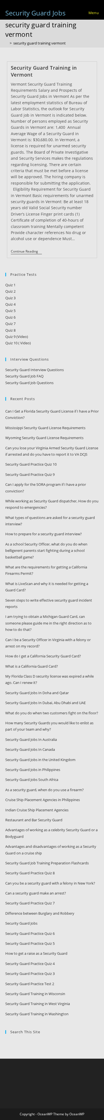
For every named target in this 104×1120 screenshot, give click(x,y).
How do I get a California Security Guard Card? (43, 656)
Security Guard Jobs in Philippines (32, 769)
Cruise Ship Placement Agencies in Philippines (42, 799)
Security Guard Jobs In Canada (30, 749)
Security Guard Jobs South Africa (31, 779)
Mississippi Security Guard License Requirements (45, 427)
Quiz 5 (10, 310)
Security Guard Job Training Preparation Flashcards (47, 863)
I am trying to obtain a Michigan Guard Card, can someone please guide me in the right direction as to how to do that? (48, 623)
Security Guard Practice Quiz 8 (30, 872)
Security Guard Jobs (35, 12)
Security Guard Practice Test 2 (29, 983)
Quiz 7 (10, 323)
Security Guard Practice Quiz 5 (30, 943)
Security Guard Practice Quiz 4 (30, 963)
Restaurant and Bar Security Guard (33, 819)
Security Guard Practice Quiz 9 (30, 474)
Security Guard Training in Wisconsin (35, 993)
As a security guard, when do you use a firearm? (44, 789)
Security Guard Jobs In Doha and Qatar (37, 692)
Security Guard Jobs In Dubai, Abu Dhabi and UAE (45, 702)
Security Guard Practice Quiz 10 (31, 464)
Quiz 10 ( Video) (18, 342)
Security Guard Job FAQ (24, 376)
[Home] (6, 43)
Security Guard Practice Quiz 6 (30, 933)
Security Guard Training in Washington (37, 1013)
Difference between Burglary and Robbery (39, 913)
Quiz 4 (10, 304)
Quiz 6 (10, 317)
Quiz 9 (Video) (16, 336)
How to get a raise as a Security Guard (36, 953)
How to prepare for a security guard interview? (43, 533)
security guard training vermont (39, 43)
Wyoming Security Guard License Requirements (44, 437)
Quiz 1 (10, 284)
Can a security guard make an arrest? (35, 893)
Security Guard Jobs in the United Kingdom (40, 759)
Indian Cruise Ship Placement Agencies (37, 809)
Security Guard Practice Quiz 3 (30, 973)
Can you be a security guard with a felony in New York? (50, 883)
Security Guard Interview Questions (34, 369)
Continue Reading (26, 252)
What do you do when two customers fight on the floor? (51, 712)
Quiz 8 (10, 330)
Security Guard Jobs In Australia (31, 739)
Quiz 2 (10, 291)
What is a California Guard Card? (31, 666)
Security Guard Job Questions (29, 382)
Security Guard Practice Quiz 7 (30, 903)
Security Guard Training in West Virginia (37, 1003)
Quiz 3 (10, 297)
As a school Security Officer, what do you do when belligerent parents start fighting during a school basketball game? (46, 551)
